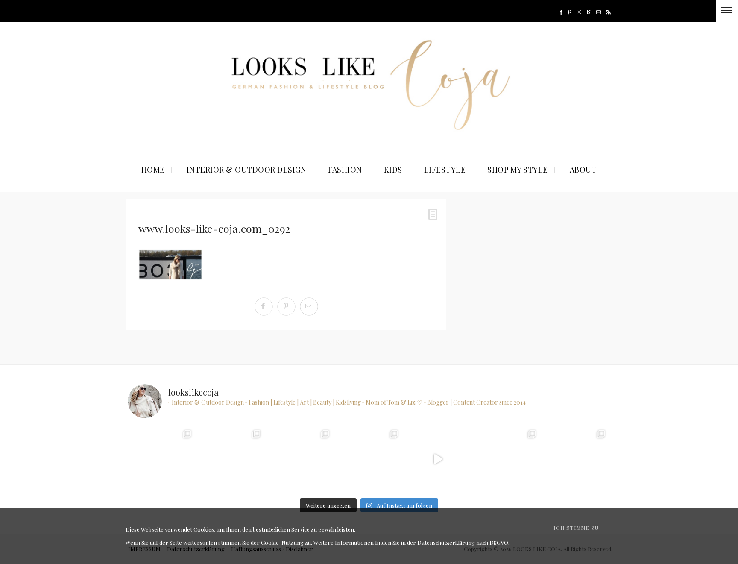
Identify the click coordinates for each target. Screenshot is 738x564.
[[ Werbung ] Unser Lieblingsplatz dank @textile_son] (437, 459)
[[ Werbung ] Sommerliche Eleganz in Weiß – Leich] (369, 459)
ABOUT (583, 169)
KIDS (393, 169)
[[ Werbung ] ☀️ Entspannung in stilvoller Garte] (575, 459)
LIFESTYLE (445, 169)
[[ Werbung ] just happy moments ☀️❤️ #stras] (231, 459)
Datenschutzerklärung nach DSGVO (462, 542)
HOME (153, 169)
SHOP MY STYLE (517, 169)
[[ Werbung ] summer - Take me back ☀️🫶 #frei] (162, 459)
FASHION (345, 169)
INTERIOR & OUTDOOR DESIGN (247, 169)
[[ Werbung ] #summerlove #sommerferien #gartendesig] (300, 459)
